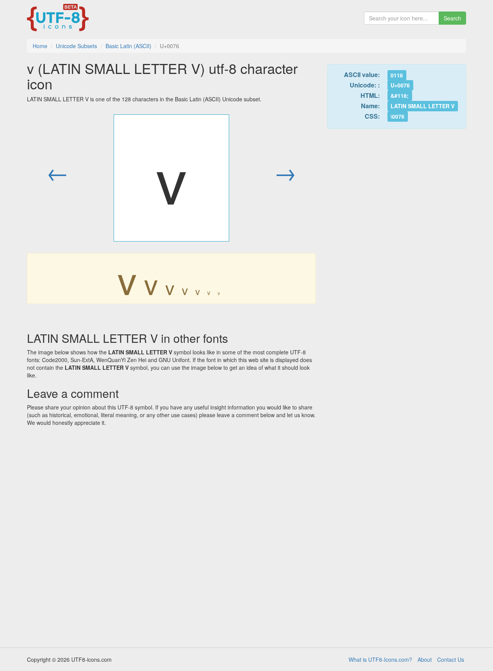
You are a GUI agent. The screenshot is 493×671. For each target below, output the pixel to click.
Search (452, 18)
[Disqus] (171, 534)
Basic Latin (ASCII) (128, 46)
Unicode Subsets (76, 46)
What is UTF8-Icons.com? (380, 659)
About (425, 659)
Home (40, 46)
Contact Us (450, 659)
